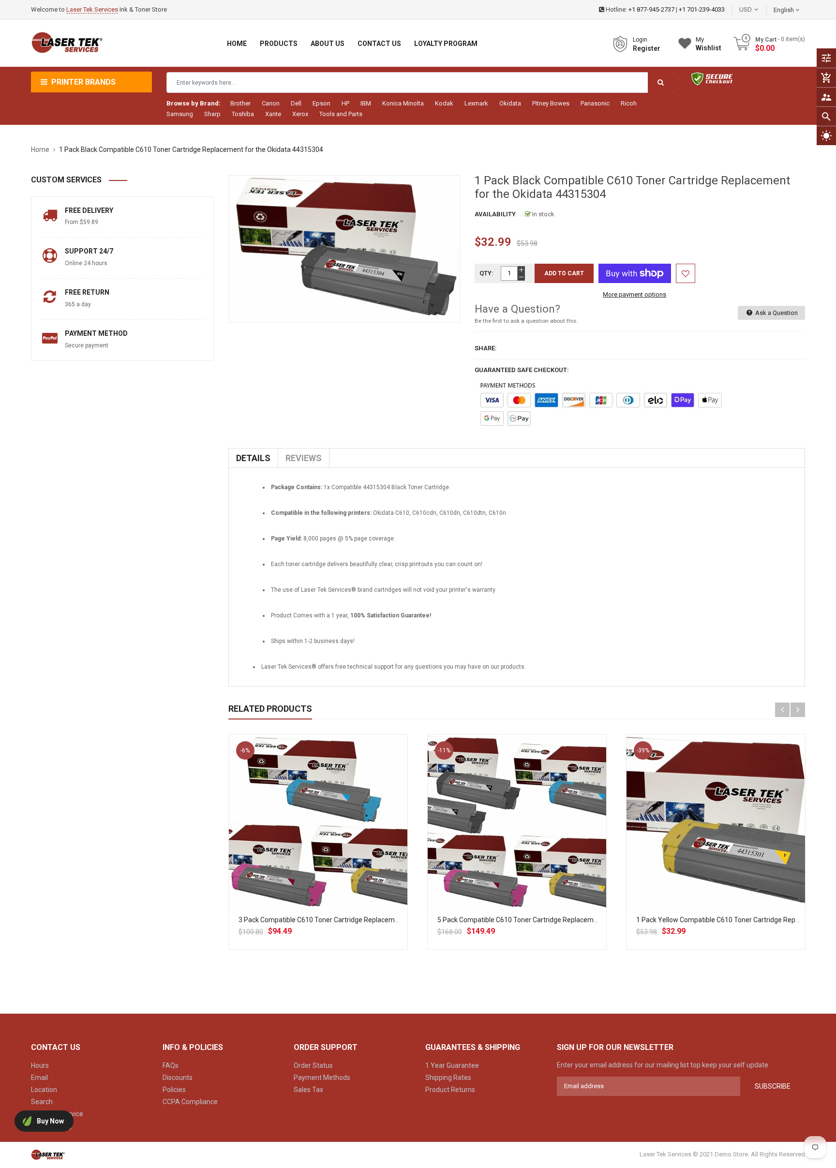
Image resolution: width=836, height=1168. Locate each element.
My (708, 44)
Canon (271, 103)
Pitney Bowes (550, 103)
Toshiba (243, 114)
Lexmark (476, 103)
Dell (296, 103)
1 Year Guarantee (452, 1065)
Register (646, 48)
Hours (40, 1065)
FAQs (171, 1065)
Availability (495, 214)
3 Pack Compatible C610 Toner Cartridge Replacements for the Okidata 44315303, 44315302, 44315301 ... (401, 920)
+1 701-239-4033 (702, 9)
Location (44, 1089)
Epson (321, 103)
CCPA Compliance (190, 1102)
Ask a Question (776, 312)
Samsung (179, 114)
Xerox (300, 114)
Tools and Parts (340, 114)
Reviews (303, 458)
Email (39, 1077)
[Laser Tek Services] (48, 1154)
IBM (365, 103)
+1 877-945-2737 (651, 9)
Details (253, 458)
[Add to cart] (318, 855)
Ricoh (629, 103)
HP (345, 103)
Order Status (313, 1065)
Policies (174, 1089)
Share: (486, 348)
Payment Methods (322, 1077)
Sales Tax (308, 1089)
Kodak (444, 103)
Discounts (178, 1077)
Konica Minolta (403, 103)
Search (42, 1102)
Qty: (486, 273)
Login (640, 39)
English (784, 10)
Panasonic (595, 103)
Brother (240, 103)
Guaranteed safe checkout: (522, 370)
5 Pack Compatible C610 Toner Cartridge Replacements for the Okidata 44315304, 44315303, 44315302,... (600, 920)
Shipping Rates (448, 1077)
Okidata (510, 103)
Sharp (212, 114)
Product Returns (450, 1089)
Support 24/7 (89, 251)
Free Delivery (89, 210)
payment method (96, 333)
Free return (87, 292)
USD (760, 9)
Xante (273, 114)
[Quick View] (339, 855)
